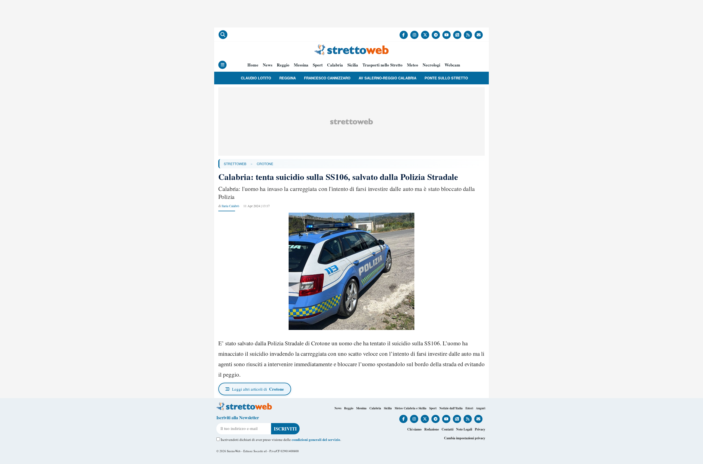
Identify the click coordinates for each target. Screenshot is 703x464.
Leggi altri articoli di (258, 389)
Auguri (480, 408)
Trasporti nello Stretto (382, 65)
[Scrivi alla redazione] (479, 35)
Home (252, 65)
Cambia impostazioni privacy (464, 438)
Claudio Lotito (256, 77)
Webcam (452, 65)
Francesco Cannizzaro (327, 77)
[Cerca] (223, 34)
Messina (301, 65)
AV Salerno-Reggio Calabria (387, 77)
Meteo (412, 65)
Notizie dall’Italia (451, 408)
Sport (318, 65)
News (267, 65)
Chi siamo (414, 429)
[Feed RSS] (468, 35)
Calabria (335, 65)
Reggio (283, 65)
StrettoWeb (235, 163)
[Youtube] (446, 35)
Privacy (480, 429)
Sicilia (352, 65)
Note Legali (464, 429)
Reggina (287, 77)
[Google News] (457, 35)
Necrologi (431, 65)
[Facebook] (404, 35)
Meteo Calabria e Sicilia (410, 408)
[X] (425, 35)
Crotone (265, 163)
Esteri (469, 408)
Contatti (447, 429)
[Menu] (222, 65)
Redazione (431, 429)
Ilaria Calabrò (230, 206)
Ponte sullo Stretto (446, 77)
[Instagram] (414, 35)
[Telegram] (436, 35)
